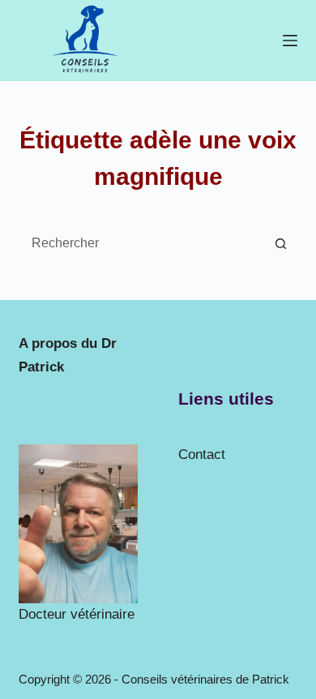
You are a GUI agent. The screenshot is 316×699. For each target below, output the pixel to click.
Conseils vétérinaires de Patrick (205, 679)
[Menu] (290, 40)
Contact (201, 454)
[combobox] (142, 243)
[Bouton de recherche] (281, 243)
